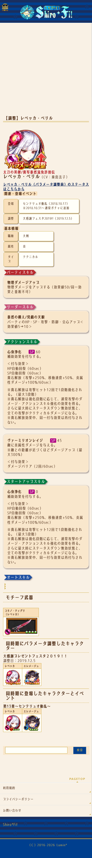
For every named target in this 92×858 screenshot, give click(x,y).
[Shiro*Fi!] (45, 14)
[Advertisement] (46, 72)
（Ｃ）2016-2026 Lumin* (47, 845)
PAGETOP (77, 778)
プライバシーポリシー (18, 799)
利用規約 (9, 788)
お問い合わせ (12, 810)
